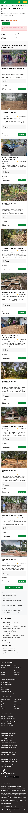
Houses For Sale (4, 749)
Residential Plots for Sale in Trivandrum (12, 600)
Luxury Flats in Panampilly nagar (8, 693)
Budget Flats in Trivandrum (6, 684)
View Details (21, 89)
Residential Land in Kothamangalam (9, 751)
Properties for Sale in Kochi (7, 716)
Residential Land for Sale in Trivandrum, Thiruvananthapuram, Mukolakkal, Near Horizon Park (14, 625)
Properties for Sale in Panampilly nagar (9, 721)
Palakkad (3, 672)
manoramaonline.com (14, 808)
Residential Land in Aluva (6, 744)
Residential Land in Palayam (9, 598)
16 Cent (6, 396)
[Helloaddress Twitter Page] (3, 777)
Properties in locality (10, 653)
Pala (2, 706)
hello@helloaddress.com (6, 803)
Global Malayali (4, 783)
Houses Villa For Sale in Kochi (7, 735)
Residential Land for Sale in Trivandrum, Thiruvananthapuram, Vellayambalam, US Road (13, 634)
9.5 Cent (7, 350)
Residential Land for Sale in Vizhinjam (13, 248)
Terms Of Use (14, 811)
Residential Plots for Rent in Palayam (11, 608)
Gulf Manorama (22, 782)
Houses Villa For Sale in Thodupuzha (9, 761)
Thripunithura (17, 708)
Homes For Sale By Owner (6, 740)
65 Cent (7, 261)
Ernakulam (3, 670)
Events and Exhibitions (6, 788)
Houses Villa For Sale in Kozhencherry (9, 759)
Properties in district (9, 648)
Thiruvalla (3, 708)
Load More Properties (13, 587)
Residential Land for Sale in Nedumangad (10, 204)
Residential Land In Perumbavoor (8, 754)
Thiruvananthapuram (5, 665)
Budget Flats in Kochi (5, 682)
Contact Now (6, 23)
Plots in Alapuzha (4, 687)
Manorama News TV (5, 782)
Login (25, 1)
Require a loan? (13, 20)
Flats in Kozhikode (5, 689)
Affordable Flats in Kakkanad (7, 686)
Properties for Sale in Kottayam (7, 720)
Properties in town (8, 650)
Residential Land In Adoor (6, 763)
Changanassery (4, 703)
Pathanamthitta (17, 667)
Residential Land (11, 5)
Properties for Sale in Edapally (7, 723)
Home (2, 5)
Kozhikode (3, 674)
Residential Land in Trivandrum (10, 595)
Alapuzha (3, 667)
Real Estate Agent (5, 757)
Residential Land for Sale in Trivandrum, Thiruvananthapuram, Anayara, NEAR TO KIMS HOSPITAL (12, 639)
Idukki (15, 669)
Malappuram (17, 672)
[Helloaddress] (4, 2)
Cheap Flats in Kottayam (6, 691)
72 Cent (7, 82)
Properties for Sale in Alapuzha (7, 725)
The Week (11, 783)
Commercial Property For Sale (7, 764)
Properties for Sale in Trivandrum (8, 718)
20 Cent (7, 439)
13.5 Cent (7, 528)
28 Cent (7, 218)
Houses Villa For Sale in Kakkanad (8, 742)
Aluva (15, 701)
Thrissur (16, 670)
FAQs (18, 811)
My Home (14, 788)
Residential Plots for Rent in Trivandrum (12, 605)
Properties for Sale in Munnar (7, 727)
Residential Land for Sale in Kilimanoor (13, 68)
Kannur (2, 676)
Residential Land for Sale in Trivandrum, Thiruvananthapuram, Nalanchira (11, 621)
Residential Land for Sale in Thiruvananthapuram (10, 113)
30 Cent (7, 574)
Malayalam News (12, 780)
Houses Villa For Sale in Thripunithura (9, 745)
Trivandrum (18, 5)
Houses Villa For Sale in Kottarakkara (9, 756)
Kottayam (3, 669)
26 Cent (7, 485)
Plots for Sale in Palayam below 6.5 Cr (12, 612)
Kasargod (16, 676)
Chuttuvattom (14, 782)
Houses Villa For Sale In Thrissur (7, 738)
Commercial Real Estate (6, 766)
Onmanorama (21, 780)
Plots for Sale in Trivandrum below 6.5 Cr (12, 610)
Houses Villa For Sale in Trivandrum (8, 733)
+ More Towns (17, 710)
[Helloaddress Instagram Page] (6, 777)
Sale (6, 5)
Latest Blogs (10, 786)
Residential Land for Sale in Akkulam (12, 515)
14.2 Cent (7, 172)
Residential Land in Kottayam (7, 737)
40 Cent (7, 127)
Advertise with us (21, 788)
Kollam (15, 665)
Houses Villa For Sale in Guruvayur (8, 752)
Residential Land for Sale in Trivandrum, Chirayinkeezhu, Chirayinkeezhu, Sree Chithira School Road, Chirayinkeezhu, (13, 630)
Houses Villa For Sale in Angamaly (8, 747)
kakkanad (16, 703)
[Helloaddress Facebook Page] (1, 777)
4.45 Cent (7, 305)
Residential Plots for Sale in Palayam (11, 603)
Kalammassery (17, 704)
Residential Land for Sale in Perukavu (13, 292)
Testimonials (17, 786)
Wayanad (16, 674)
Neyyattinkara (4, 710)
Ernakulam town (17, 699)
